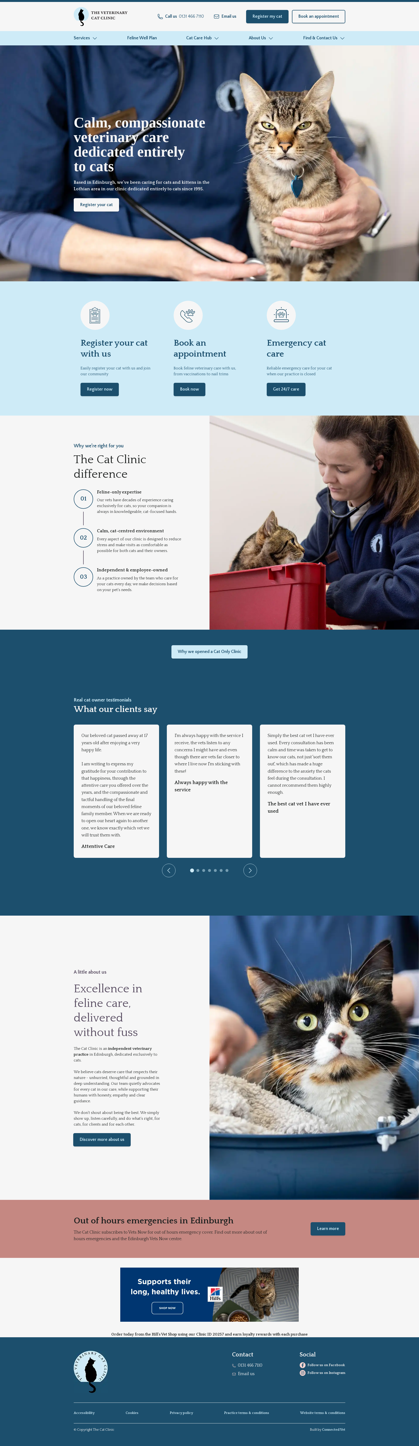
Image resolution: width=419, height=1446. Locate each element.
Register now (100, 389)
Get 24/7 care (286, 389)
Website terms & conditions (322, 1413)
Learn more (328, 1228)
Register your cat (96, 204)
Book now (189, 389)
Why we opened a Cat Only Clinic (209, 651)
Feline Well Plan (142, 38)
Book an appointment (318, 16)
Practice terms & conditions (246, 1413)
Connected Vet (333, 1430)
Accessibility (84, 1413)
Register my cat (267, 16)
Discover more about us (102, 1139)
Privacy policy (181, 1413)
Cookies (132, 1413)
